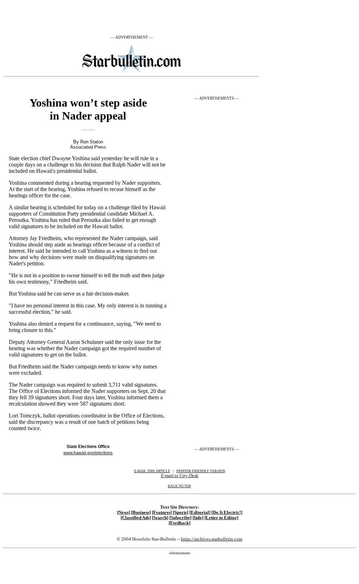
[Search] (160, 517)
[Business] (141, 512)
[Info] (197, 517)
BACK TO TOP (179, 486)
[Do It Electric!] (226, 512)
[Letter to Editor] (221, 517)
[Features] (162, 512)
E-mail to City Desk (179, 475)
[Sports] (180, 512)
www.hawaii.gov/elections (88, 452)
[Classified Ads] (136, 517)
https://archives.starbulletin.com (211, 539)
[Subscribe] (180, 517)
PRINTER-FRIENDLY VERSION (200, 471)
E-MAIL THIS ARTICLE (152, 471)
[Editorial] (199, 512)
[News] (123, 512)
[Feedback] (179, 523)
